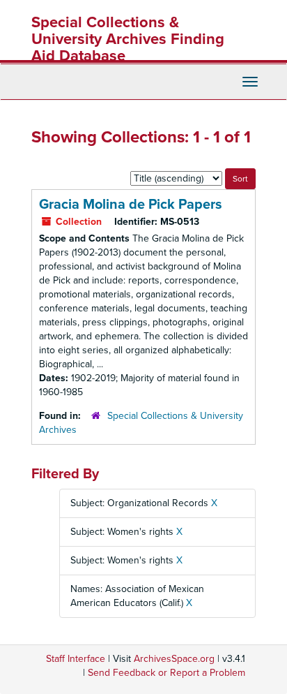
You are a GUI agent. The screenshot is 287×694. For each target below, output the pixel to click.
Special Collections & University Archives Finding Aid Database (127, 39)
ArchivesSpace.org (174, 659)
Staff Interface (75, 659)
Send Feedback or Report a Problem (166, 673)
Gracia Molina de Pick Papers (130, 204)
